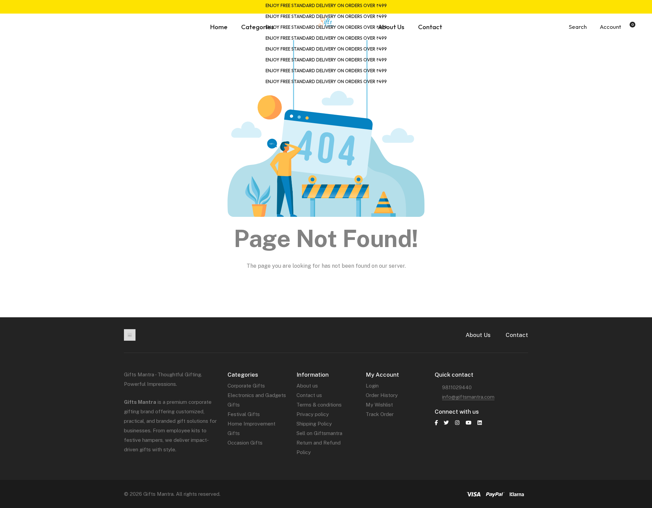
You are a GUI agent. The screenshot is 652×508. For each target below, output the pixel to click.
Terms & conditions (319, 405)
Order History (382, 395)
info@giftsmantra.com (468, 397)
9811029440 (457, 387)
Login (372, 386)
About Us (478, 335)
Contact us (309, 395)
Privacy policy (312, 414)
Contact (517, 335)
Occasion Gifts (245, 443)
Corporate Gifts (246, 386)
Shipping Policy (314, 424)
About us (307, 386)
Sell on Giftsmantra (319, 433)
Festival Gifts (244, 414)
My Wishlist (379, 405)
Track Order (380, 414)
